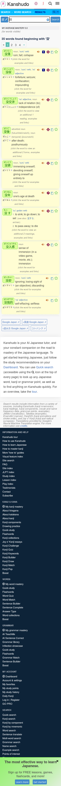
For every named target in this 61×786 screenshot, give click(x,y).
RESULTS (40, 12)
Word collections (11, 615)
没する (30, 218)
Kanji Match (8, 565)
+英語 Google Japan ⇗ (34, 322)
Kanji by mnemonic (12, 726)
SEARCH (5, 12)
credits (23, 425)
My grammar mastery (16, 630)
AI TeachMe (8, 634)
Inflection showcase (12, 645)
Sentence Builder (11, 603)
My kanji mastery (14, 506)
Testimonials (8, 487)
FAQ (4, 464)
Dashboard (10, 367)
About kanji (8, 518)
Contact (6, 491)
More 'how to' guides (13, 452)
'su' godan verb (20, 210)
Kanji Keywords (10, 553)
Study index (8, 476)
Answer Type (9, 611)
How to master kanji (12, 448)
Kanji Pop (7, 569)
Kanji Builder (9, 557)
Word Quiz (8, 595)
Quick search (44, 367)
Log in (5, 699)
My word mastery (14, 584)
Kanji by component (12, 722)
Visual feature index (12, 456)
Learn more (22, 782)
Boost (5, 573)
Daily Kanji (8, 696)
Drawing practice (11, 526)
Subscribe (7, 495)
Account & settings (12, 680)
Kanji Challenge (10, 545)
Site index (7, 468)
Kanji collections (10, 537)
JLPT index (8, 472)
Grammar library (11, 642)
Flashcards (8, 533)
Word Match (8, 599)
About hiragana (10, 510)
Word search (9, 730)
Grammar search (11, 742)
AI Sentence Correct (13, 638)
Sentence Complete (12, 607)
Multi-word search (11, 738)
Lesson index (9, 479)
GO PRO (7, 703)
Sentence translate (12, 734)
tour (34, 391)
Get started (40, 782)
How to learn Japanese (14, 444)
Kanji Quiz (7, 549)
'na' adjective (25, 99)
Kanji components (11, 522)
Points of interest (11, 753)
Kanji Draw (8, 561)
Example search (10, 750)
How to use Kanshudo (14, 440)
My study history (10, 692)
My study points (10, 688)
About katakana (10, 514)
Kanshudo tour (10, 437)
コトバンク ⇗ (39, 328)
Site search (8, 460)
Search (55, 19)
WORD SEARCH (22, 12)
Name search (9, 746)
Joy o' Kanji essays (12, 541)
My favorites (8, 684)
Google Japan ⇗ (11, 322)
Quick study (8, 530)
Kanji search (8, 718)
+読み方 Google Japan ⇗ (15, 328)
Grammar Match (11, 657)
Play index (7, 483)
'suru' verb (24, 51)
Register (15, 699)
